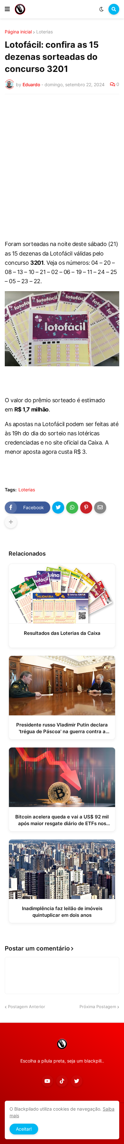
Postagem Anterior (26, 1006)
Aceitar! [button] (24, 1129)
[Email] (100, 508)
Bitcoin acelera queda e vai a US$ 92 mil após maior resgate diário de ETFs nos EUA (62, 820)
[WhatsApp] (72, 508)
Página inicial (18, 32)
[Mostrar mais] (11, 522)
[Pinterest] (86, 508)
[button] (7, 9)
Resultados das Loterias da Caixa (62, 633)
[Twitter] (58, 508)
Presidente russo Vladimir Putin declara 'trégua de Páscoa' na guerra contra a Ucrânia (62, 728)
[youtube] (47, 1081)
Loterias (44, 32)
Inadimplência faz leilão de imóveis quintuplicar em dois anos (62, 911)
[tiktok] (62, 1081)
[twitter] (76, 1081)
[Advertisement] (62, 164)
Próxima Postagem (97, 1006)
